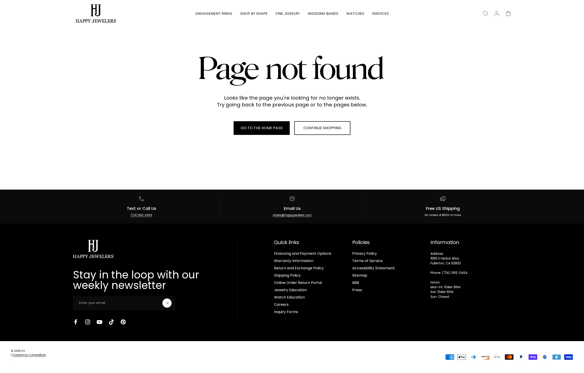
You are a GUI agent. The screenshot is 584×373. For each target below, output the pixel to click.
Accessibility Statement (373, 268)
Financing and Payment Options (302, 253)
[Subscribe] (167, 303)
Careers (281, 304)
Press (357, 290)
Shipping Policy (287, 275)
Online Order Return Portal (298, 282)
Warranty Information (293, 261)
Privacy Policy (364, 253)
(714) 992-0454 (141, 215)
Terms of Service (367, 261)
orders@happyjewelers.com (292, 215)
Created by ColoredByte (29, 355)
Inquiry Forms (286, 312)
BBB (355, 282)
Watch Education (289, 297)
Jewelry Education (290, 290)
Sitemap (359, 275)
